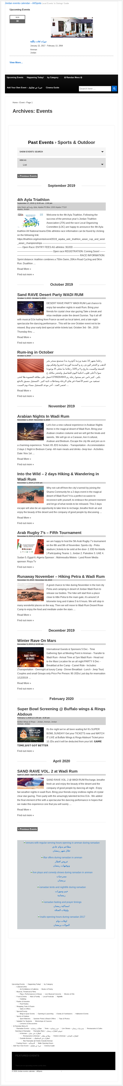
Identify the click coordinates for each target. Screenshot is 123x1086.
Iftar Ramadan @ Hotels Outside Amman (38, 1041)
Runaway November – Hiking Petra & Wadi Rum (61, 576)
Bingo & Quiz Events (27, 1014)
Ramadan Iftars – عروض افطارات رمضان (48, 1031)
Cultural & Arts (21, 987)
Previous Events (27, 176)
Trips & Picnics (64, 1018)
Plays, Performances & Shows (31, 994)
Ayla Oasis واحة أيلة (25, 207)
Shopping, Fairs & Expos (25, 1006)
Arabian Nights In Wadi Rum (43, 416)
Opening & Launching (45, 1014)
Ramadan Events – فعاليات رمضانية (29, 1028)
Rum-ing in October (35, 352)
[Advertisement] (61, 962)
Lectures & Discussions (28, 1023)
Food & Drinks (21, 996)
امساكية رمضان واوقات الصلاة (61, 908)
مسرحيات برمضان (62, 878)
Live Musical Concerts (53, 994)
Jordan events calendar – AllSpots (23, 3)
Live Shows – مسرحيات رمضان (73, 1028)
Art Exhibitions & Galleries (29, 989)
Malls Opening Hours (45, 1043)
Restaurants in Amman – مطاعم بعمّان (36, 1036)
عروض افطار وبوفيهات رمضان (61, 863)
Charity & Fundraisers (64, 1014)
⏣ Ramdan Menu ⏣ (73, 77)
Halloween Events (81, 1014)
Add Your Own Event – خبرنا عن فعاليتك (24, 87)
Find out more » (25, 274)
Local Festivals (48, 996)
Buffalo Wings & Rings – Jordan (30, 722)
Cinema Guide (52, 87)
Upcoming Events (15, 77)
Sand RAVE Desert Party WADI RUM (50, 295)
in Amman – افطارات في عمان (30, 1033)
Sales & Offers (25, 1009)
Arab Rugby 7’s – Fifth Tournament (49, 533)
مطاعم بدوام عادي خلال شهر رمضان (61, 848)
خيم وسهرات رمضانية (61, 893)
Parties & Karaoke (23, 1001)
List (25, 165)
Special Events (21, 1011)
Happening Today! (35, 77)
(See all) (60, 536)
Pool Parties (24, 1004)
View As (23, 160)
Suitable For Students (24, 1021)
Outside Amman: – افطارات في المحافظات (35, 1038)
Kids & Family (35, 996)
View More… (16, 62)
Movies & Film (69, 994)
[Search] (114, 88)
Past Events (41, 142)
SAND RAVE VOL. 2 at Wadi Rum (47, 771)
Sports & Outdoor (22, 1016)
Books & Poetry (47, 989)
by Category (52, 77)
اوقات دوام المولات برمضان (62, 923)
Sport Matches (25, 1018)
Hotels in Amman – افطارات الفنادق (65, 1036)
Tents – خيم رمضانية (52, 1028)
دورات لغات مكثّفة (38, 41)
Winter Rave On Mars (36, 641)
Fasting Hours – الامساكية (25, 1043)
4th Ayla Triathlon (33, 200)
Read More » (24, 269)
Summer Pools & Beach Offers (44, 1018)
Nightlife (60, 996)
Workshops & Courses (43, 1021)
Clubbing (23, 999)
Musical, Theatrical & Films (26, 992)
